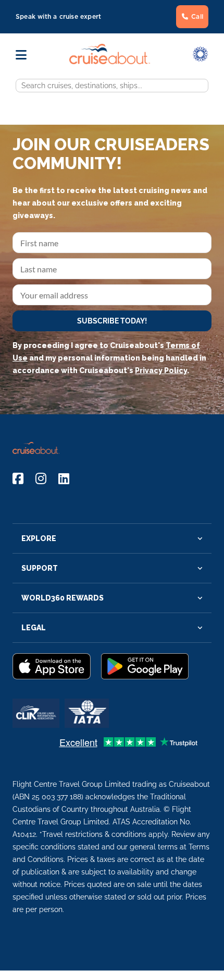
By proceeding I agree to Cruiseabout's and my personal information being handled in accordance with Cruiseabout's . (109, 358)
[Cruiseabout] (109, 61)
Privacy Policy (161, 370)
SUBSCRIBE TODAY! (112, 321)
